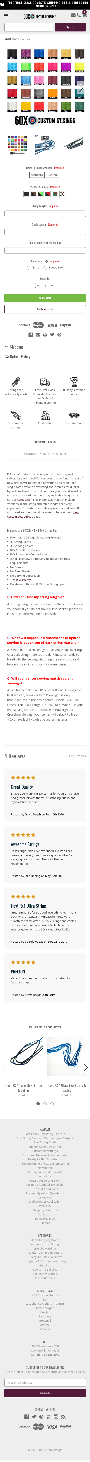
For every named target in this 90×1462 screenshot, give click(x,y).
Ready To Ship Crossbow (45, 1257)
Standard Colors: (45, 187)
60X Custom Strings (45, 1295)
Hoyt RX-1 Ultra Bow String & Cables (66, 1088)
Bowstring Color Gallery (45, 1180)
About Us (45, 1176)
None (35, 267)
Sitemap (45, 1223)
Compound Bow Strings (45, 1244)
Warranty (45, 1206)
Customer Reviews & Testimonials (45, 1155)
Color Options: (45, 168)
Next (81, 87)
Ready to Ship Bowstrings (45, 1159)
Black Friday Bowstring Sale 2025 (45, 1134)
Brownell (45, 1320)
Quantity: (45, 279)
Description (45, 442)
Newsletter (45, 1168)
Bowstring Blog (45, 1218)
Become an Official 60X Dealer (45, 1185)
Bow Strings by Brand (45, 1240)
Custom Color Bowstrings (45, 1147)
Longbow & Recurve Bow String (45, 1261)
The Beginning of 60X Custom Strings (45, 1164)
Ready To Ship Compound (45, 1253)
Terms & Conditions (45, 1189)
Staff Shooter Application (45, 1202)
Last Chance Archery (45, 1274)
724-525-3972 (50, 1355)
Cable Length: (45, 224)
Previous (8, 87)
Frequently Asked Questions (45, 1193)
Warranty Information (45, 453)
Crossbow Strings (45, 1248)
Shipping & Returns (45, 1210)
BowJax (45, 1312)
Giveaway (45, 1197)
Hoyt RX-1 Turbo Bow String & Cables (23, 1088)
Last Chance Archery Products (45, 1304)
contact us (24, 500)
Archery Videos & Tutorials (45, 1172)
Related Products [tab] (45, 1027)
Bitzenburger (45, 1308)
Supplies (45, 1265)
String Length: (45, 206)
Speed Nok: (45, 261)
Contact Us (45, 1214)
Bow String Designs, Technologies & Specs (45, 1138)
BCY (45, 1299)
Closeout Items (45, 1278)
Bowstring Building (45, 1269)
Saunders (45, 1316)
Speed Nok (56, 267)
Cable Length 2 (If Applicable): (45, 243)
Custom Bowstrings (45, 1151)
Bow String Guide (45, 1142)
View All (45, 1329)
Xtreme (45, 1325)
